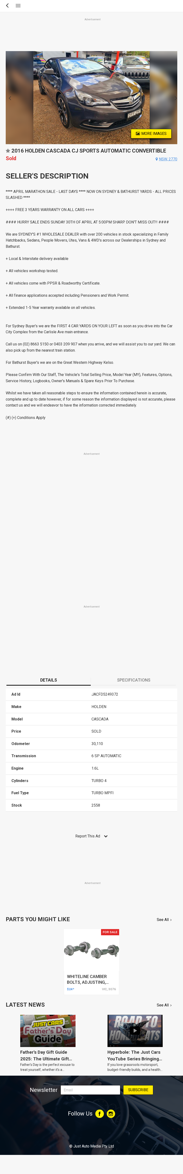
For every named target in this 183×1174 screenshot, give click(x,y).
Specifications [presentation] (133, 679)
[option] (91, 97)
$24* (70, 989)
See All (163, 919)
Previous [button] (8, 97)
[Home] (91, 1133)
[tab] (48, 680)
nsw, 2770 (168, 159)
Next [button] (174, 97)
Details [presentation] (48, 679)
